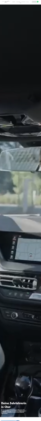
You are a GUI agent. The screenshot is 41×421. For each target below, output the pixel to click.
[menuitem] (14, 1)
